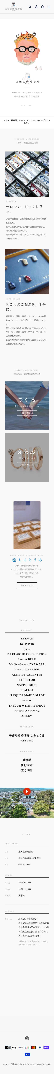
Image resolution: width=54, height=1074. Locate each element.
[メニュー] (49, 6)
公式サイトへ (27, 585)
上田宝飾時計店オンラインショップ (22, 1064)
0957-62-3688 (24, 864)
